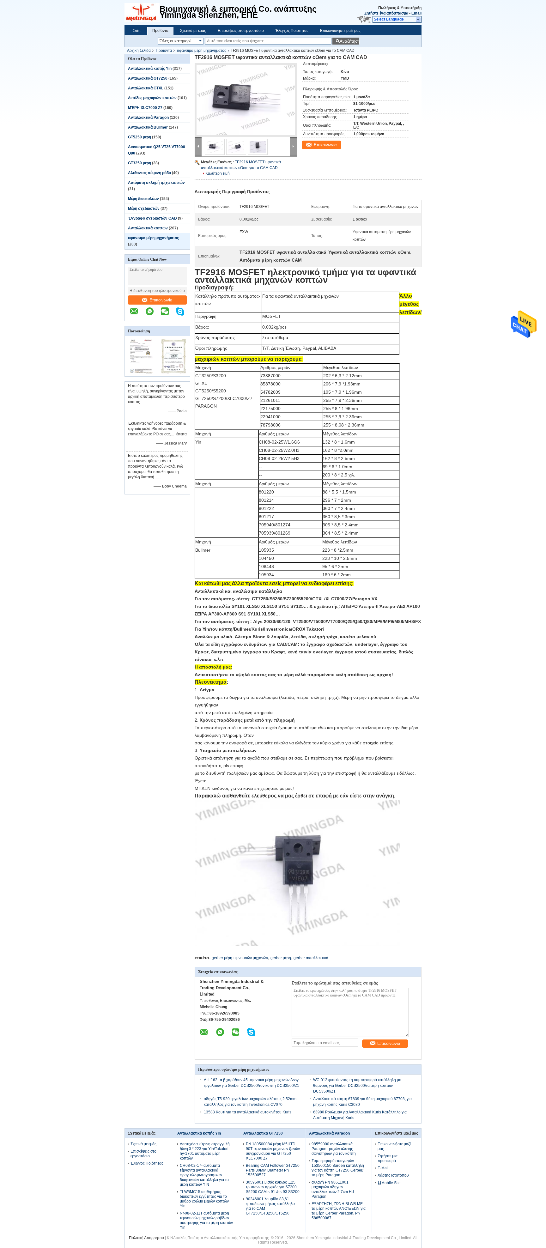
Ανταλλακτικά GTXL (145, 88)
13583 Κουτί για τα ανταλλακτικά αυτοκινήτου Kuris (247, 1112)
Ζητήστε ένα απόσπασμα (386, 13)
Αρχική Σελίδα (139, 50)
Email (416, 13)
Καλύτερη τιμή (217, 173)
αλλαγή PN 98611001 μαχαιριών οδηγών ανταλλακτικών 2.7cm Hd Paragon (333, 1189)
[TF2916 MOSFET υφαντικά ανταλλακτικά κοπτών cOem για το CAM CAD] (246, 100)
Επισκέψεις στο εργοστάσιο (241, 30)
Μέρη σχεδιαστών (144, 208)
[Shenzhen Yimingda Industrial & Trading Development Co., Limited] (137, 314)
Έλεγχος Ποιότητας (292, 30)
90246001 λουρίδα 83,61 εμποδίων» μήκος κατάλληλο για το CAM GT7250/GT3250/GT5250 (270, 1206)
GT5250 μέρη (139, 137)
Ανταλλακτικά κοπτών (148, 228)
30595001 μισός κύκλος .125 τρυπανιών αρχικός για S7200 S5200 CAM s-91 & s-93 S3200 (273, 1187)
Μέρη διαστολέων (143, 199)
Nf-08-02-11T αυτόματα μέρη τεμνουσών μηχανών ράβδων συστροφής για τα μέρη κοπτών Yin (206, 1220)
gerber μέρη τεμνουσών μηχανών (240, 958)
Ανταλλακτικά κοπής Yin (150, 68)
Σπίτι (137, 30)
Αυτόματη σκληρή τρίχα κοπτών (156, 182)
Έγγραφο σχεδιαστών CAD (152, 218)
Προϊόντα (160, 30)
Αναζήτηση (349, 41)
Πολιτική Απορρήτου (146, 1238)
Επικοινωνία (161, 300)
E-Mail (383, 1168)
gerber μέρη (280, 958)
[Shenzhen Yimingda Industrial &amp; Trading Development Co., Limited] (142, 12)
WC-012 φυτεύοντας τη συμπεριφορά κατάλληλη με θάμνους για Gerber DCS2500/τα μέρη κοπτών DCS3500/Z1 (357, 1086)
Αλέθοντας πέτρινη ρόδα (149, 173)
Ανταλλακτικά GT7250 (147, 78)
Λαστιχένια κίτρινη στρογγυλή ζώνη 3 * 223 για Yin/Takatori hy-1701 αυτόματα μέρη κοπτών (205, 1151)
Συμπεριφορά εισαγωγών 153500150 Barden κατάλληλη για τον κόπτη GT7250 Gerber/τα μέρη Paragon (338, 1168)
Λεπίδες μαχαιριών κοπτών (152, 98)
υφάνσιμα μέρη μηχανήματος (201, 50)
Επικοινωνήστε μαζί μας (340, 30)
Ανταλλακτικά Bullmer (148, 127)
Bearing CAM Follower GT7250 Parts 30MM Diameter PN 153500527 (273, 1170)
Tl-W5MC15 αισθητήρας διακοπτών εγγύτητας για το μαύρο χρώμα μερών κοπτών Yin (204, 1199)
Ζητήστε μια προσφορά (387, 1158)
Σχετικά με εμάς (193, 30)
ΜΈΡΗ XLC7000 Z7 (145, 108)
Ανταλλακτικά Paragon (148, 117)
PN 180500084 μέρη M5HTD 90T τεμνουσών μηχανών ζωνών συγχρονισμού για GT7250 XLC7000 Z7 (273, 1151)
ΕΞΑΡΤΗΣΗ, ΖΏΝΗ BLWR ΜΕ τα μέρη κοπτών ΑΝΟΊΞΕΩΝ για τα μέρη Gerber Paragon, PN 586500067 (339, 1211)
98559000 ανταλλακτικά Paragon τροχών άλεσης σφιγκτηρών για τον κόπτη (334, 1149)
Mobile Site (391, 1183)
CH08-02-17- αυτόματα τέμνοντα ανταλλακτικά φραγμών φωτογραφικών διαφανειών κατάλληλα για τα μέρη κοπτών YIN (204, 1175)
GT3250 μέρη (139, 163)
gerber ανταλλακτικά (311, 958)
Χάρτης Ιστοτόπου (393, 1175)
